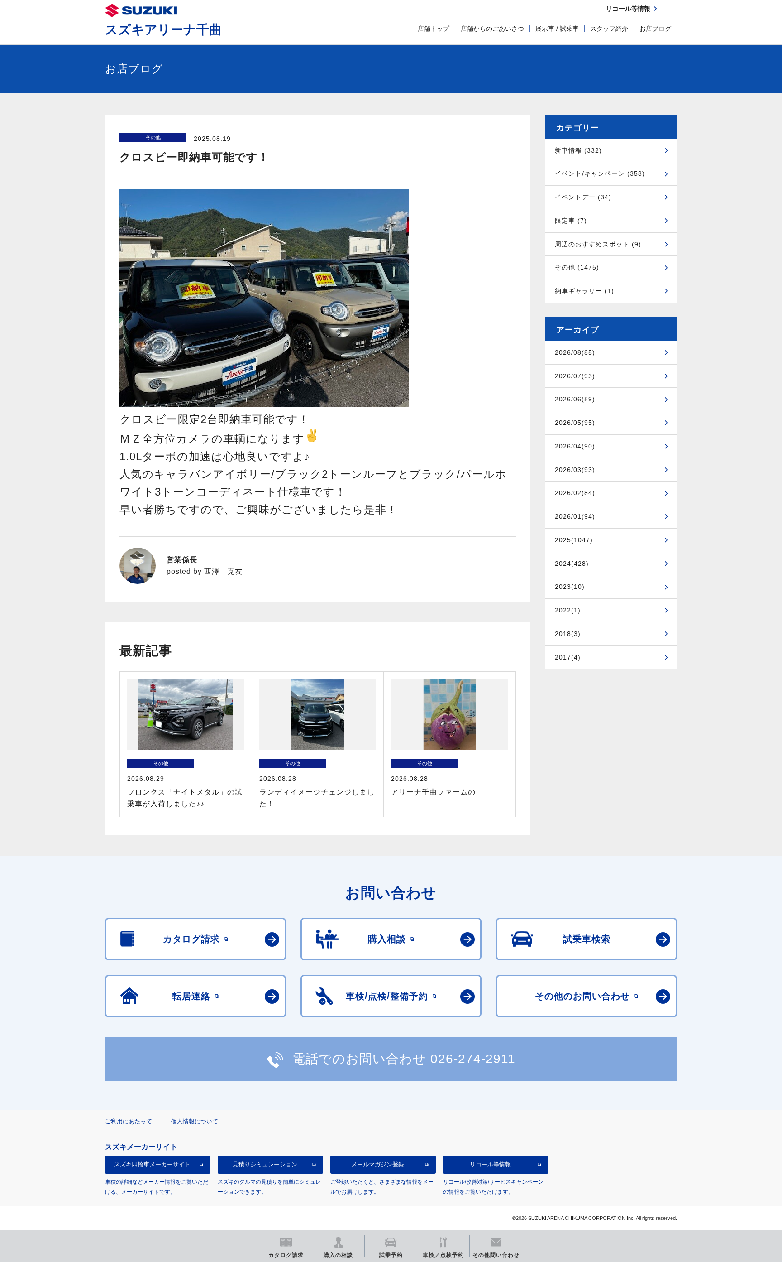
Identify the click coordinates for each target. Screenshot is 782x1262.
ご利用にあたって (128, 1121)
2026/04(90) (575, 446)
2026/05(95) (575, 422)
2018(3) (568, 633)
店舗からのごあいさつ (492, 28)
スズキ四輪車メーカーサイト (152, 1164)
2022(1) (568, 610)
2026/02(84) (575, 492)
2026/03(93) (575, 469)
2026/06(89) (575, 399)
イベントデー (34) (583, 197)
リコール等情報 (490, 1164)
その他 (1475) (577, 267)
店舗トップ (433, 28)
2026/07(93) (575, 376)
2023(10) (570, 586)
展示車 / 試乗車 (557, 28)
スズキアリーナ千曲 (163, 30)
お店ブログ (655, 28)
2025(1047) (574, 540)
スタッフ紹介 (609, 28)
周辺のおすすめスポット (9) (598, 244)
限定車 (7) (571, 220)
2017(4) (568, 657)
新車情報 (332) (578, 150)
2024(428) (572, 563)
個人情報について (194, 1121)
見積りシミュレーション (265, 1164)
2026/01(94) (575, 516)
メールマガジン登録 (377, 1164)
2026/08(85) (575, 352)
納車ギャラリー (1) (584, 290)
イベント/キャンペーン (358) (600, 173)
